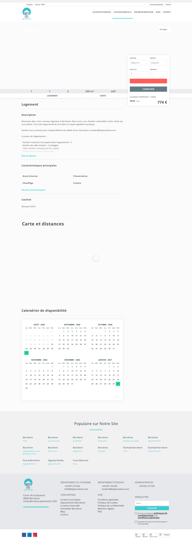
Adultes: (133, 69)
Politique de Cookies (108, 502)
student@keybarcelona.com (115, 489)
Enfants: (153, 69)
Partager (164, 29)
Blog (158, 12)
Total (132, 101)
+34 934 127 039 (147, 486)
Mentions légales (106, 508)
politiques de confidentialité (152, 514)
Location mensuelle (123, 12)
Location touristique (101, 12)
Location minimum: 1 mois (143, 97)
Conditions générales (108, 499)
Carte (103, 95)
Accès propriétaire (156, 4)
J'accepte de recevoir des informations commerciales (152, 523)
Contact (167, 12)
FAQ (100, 511)
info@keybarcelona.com (76, 489)
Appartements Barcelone (72, 502)
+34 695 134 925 (109, 486)
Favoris (168, 4)
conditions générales (148, 517)
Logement (52, 95)
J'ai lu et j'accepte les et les (152, 515)
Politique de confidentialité (111, 505)
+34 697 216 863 (72, 486)
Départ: (153, 58)
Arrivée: (133, 58)
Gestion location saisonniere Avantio (83, 535)
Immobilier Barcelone (143, 12)
